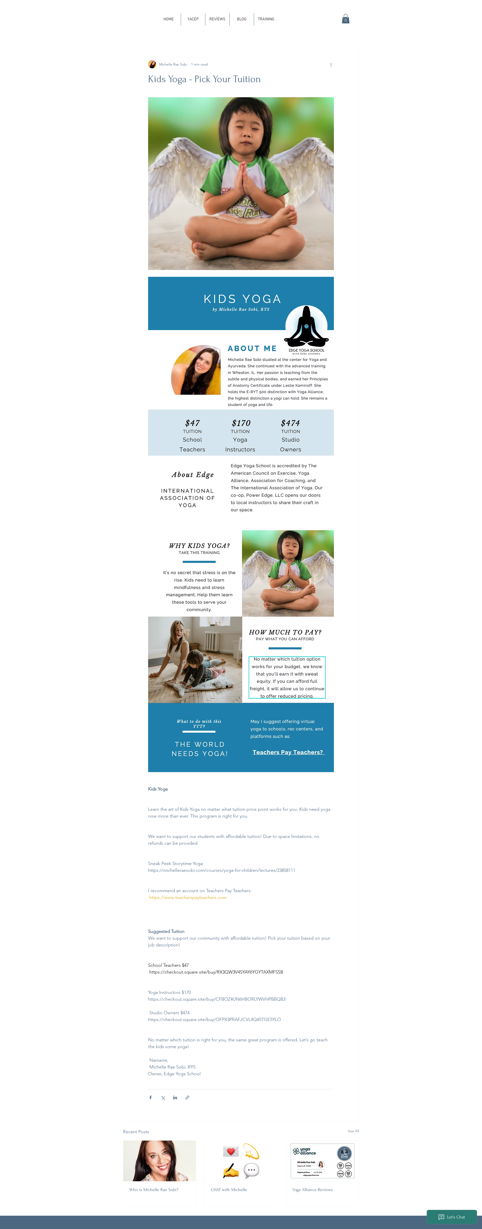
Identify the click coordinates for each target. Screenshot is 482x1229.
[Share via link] (187, 1097)
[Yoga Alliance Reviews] (322, 1161)
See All (353, 1131)
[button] (346, 18)
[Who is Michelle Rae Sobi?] (159, 1161)
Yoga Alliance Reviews (312, 1189)
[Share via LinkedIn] (175, 1097)
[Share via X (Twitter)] (162, 1097)
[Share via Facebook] (150, 1097)
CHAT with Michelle (229, 1189)
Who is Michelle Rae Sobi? (153, 1189)
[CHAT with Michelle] (241, 1161)
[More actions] (331, 64)
